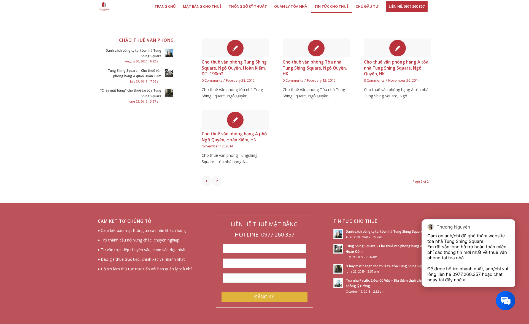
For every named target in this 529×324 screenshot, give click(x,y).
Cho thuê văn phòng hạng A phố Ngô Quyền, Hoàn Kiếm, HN (234, 137)
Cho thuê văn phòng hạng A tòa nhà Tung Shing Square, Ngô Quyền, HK (396, 68)
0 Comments (212, 80)
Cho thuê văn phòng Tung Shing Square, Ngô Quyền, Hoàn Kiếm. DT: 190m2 (234, 68)
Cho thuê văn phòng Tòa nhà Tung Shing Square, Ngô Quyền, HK (315, 68)
